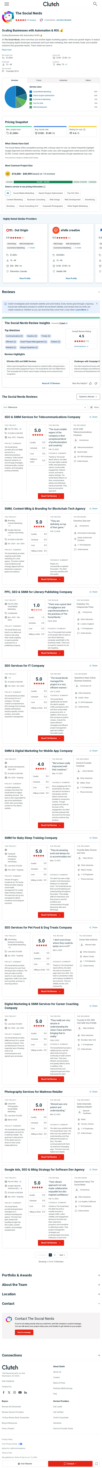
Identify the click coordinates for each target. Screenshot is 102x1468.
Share (94, 417)
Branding (11, 206)
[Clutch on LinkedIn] (25, 1392)
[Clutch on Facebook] (3, 1392)
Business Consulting (36, 199)
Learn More (81, 310)
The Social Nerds (28, 13)
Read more (6, 50)
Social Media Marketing (42, 92)
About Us (57, 1372)
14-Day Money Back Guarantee (15, 1417)
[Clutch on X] (9, 1392)
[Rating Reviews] (20, 20)
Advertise (57, 1423)
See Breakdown (80, 346)
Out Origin (21, 230)
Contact (70, 1464)
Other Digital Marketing (77, 206)
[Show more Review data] (51, 496)
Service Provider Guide (63, 1428)
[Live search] (95, 4)
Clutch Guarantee (60, 1417)
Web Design (55, 199)
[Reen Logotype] (9, 230)
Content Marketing (15, 199)
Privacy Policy (7, 1439)
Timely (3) (45, 336)
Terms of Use (7, 1453)
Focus (38, 80)
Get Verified (58, 1412)
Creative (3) (32, 336)
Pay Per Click (38, 103)
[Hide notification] (97, 303)
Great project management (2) (33, 342)
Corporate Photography (53, 206)
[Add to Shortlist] (97, 1464)
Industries (63, 80)
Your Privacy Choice (9, 1444)
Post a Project (8, 1428)
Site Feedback (8, 1381)
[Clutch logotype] (51, 4)
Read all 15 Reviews (51, 383)
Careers (56, 1377)
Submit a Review (86, 397)
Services (14, 80)
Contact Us (6, 1386)
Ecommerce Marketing (42, 99)
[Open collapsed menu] (7, 4)
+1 (66, 64)
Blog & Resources (9, 1423)
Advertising (90, 199)
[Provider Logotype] (8, 17)
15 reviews (31, 20)
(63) (69, 238)
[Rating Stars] (15, 237)
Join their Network (63, 20)
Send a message (24, 1332)
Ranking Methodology (63, 1388)
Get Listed (57, 1406)
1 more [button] (32, 248)
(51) (23, 238)
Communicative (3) (14, 336)
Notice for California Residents (13, 1448)
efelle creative (70, 230)
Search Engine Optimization (43, 95)
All (8, 193)
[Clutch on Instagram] (14, 1392)
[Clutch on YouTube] (20, 1392)
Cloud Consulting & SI (28, 206)
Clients (88, 80)
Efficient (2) (11, 342)
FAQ (55, 1394)
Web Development (40, 107)
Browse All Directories (11, 1406)
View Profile (24, 278)
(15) (87, 341)
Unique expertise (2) (29, 347)
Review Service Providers (13, 1412)
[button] (45, 407)
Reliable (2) (11, 347)
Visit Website (26, 1464)
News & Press (59, 1383)
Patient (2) (55, 342)
